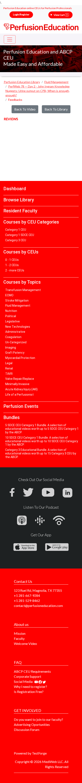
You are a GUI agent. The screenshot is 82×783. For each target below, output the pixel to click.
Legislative (12, 321)
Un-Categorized (15, 342)
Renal (9, 368)
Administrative (15, 331)
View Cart (60, 14)
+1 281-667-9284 (27, 595)
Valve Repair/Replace (19, 378)
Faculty (19, 638)
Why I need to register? (30, 687)
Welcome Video (25, 643)
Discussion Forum (26, 730)
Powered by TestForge (30, 753)
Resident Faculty (20, 210)
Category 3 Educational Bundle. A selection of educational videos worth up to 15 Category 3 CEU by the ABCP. (40, 453)
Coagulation (13, 337)
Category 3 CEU (15, 240)
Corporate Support (27, 676)
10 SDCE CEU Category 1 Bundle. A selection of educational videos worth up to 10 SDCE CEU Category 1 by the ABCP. (41, 441)
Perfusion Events (20, 406)
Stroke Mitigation (17, 300)
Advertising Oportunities (32, 724)
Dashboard (14, 188)
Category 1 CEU (15, 229)
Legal (8, 363)
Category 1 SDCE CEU (19, 235)
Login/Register (21, 14)
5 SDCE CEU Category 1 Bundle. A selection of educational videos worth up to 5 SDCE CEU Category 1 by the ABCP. (42, 428)
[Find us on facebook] (40, 681)
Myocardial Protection (20, 358)
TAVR (9, 373)
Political (10, 316)
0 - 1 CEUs (12, 259)
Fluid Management (17, 305)
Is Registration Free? (29, 692)
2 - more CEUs (14, 270)
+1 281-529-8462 (27, 600)
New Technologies (17, 326)
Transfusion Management (23, 290)
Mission (19, 633)
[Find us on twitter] (44, 681)
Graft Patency (14, 352)
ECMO (9, 295)
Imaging (10, 347)
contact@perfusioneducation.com (38, 606)
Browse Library (18, 199)
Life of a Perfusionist (19, 394)
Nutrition (11, 311)
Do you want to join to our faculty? (38, 719)
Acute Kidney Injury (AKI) (21, 389)
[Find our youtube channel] (36, 681)
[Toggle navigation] (10, 39)
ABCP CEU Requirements (32, 671)
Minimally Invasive (17, 384)
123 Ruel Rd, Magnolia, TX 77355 (38, 590)
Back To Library (56, 109)
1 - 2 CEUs (12, 265)
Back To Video (25, 109)
